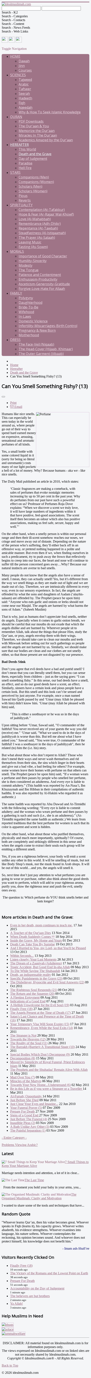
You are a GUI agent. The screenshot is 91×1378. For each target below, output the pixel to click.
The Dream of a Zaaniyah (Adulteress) (36, 963)
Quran (16, 116)
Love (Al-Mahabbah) (35, 219)
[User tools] (3, 396)
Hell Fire (25, 168)
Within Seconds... (22, 955)
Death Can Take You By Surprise (32, 944)
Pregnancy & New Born (37, 330)
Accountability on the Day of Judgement (37, 1288)
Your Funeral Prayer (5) (26, 1107)
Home (15, 56)
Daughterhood (30, 302)
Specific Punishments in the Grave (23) (36, 978)
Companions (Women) (36, 181)
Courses (25, 70)
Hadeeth (25, 98)
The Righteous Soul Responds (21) (33, 990)
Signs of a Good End (24, 1115)
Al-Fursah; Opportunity (26, 1096)
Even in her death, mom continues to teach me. (41, 925)
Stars (15, 172)
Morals (17, 251)
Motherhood (29, 335)
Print (13, 403)
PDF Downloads (31, 121)
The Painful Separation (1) (28, 1130)
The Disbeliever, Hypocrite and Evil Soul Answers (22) (47, 982)
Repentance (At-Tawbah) (38, 228)
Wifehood (26, 312)
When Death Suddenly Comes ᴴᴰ (32, 936)
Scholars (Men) (30, 186)
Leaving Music (30, 242)
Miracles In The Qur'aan (38, 135)
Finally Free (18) (21, 1009)
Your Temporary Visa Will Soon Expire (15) (39, 1024)
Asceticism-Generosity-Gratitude (44, 284)
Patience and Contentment (40, 274)
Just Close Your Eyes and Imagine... (34, 1104)
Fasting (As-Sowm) (33, 246)
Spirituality (21, 205)
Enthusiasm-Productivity (38, 279)
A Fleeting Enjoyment (25, 997)
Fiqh (22, 102)
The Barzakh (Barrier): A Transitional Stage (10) (42, 1047)
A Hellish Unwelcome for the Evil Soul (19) (39, 1005)
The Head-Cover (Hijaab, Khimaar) (46, 349)
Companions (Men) (34, 177)
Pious (23, 195)
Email (18, 407)
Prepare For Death (22, 1111)
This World (27, 149)
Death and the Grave (35, 154)
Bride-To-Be (28, 307)
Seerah (24, 93)
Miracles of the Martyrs (25, 1081)
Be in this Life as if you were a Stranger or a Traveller (46, 1088)
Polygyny (26, 298)
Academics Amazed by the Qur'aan (46, 140)
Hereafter (19, 144)
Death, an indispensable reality (30, 974)
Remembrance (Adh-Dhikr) (40, 223)
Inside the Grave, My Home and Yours (36, 940)
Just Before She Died (24, 1100)
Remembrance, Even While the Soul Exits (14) (41, 1028)
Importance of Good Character (43, 256)
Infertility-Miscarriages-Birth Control (48, 325)
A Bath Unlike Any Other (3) (29, 1126)
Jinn (22, 65)
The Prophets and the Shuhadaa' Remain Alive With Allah (49, 1069)
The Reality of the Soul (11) (28, 1043)
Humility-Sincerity (33, 260)
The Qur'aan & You (34, 126)
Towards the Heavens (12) (28, 1039)
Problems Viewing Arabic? (20, 1145)
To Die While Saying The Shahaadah (35, 971)
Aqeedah (25, 107)
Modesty (25, 265)
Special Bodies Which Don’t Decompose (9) (40, 1054)
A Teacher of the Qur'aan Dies (30, 933)
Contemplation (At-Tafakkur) (42, 209)
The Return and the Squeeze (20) (32, 993)
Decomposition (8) (22, 1058)
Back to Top (10, 1365)
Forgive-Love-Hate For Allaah (42, 288)
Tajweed (25, 79)
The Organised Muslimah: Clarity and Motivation (39, 1196)
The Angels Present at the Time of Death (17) (40, 1012)
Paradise (25, 163)
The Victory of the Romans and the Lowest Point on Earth (49, 1273)
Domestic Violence (33, 321)
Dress (15, 339)
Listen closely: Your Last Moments (33, 959)
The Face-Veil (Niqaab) (36, 344)
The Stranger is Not (23, 1035)
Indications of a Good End (28, 1001)
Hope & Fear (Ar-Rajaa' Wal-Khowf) (46, 214)
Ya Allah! (16, 1303)
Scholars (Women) (33, 191)
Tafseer (25, 89)
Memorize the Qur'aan (37, 130)
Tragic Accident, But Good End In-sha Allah (40, 967)
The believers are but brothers (30, 1296)
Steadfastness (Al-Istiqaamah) (42, 233)
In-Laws (25, 316)
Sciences (18, 75)
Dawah (24, 61)
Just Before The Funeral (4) (28, 1119)
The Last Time (34, 1180)
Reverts (25, 200)
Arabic (24, 84)
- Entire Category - (14, 1137)
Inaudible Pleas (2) (22, 1123)
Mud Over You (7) (22, 1077)
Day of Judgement (33, 158)
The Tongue (29, 270)
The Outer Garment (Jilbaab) (41, 353)
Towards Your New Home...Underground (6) (40, 1085)
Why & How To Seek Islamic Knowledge (50, 112)
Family (16, 293)
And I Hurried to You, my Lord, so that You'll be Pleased (48, 948)
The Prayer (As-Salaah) (37, 237)
